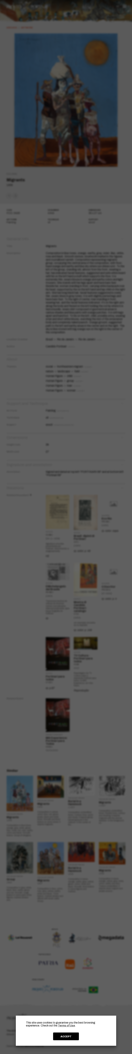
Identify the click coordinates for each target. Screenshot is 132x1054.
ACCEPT (66, 1036)
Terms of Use (66, 1025)
